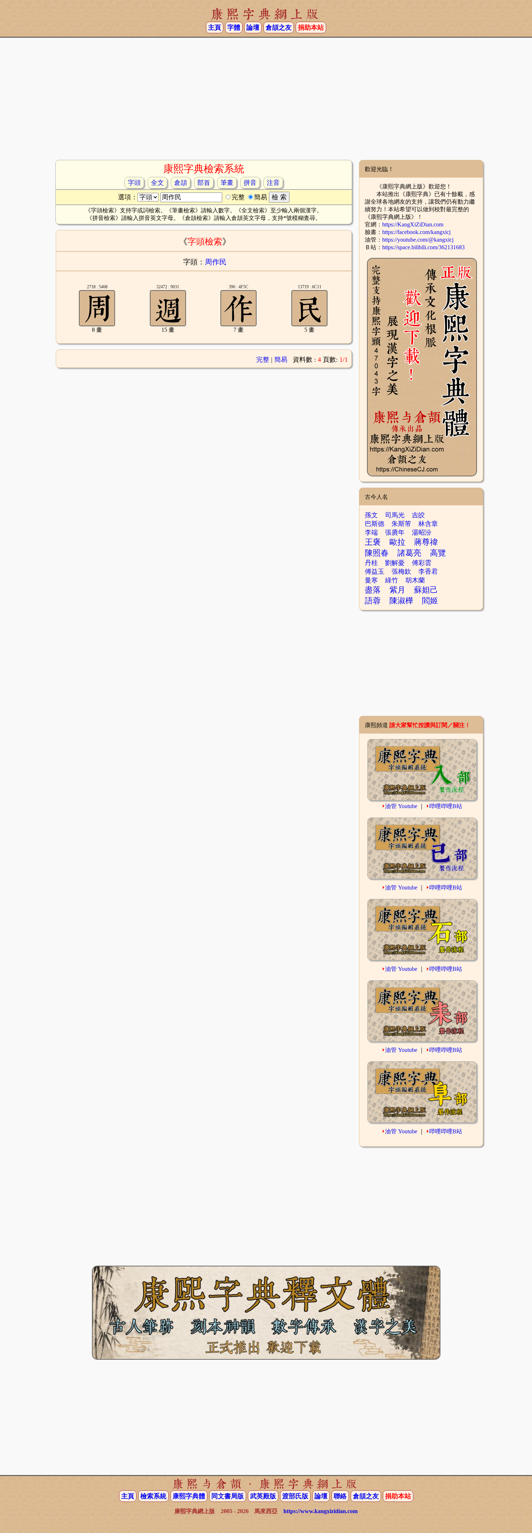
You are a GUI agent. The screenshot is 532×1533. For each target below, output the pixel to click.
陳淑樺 (401, 600)
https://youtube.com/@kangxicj (417, 240)
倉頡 (180, 182)
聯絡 (340, 1496)
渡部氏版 (295, 1496)
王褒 (373, 542)
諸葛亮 (409, 552)
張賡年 (395, 532)
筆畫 (226, 182)
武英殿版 (263, 1496)
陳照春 (377, 552)
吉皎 (418, 515)
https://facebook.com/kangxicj (416, 232)
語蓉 (373, 600)
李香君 (428, 571)
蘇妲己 (426, 589)
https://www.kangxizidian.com (320, 1511)
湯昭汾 (421, 532)
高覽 (438, 552)
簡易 (280, 359)
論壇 (252, 27)
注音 (273, 182)
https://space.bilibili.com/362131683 (423, 247)
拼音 (250, 182)
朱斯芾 (401, 523)
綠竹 (391, 580)
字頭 (134, 182)
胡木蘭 (415, 580)
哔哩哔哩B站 (445, 806)
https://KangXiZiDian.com (412, 224)
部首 (203, 182)
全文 (157, 182)
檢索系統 (153, 1496)
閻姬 (430, 600)
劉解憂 (395, 562)
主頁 (214, 27)
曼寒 (371, 580)
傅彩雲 (421, 562)
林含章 (428, 523)
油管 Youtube (401, 806)
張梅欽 (401, 571)
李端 (371, 532)
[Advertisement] (266, 101)
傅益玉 (374, 571)
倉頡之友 (279, 27)
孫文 (371, 515)
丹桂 (371, 562)
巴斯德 (374, 523)
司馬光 (395, 515)
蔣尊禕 (426, 542)
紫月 (397, 589)
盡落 (373, 589)
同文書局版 (227, 1496)
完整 (262, 359)
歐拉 (397, 542)
